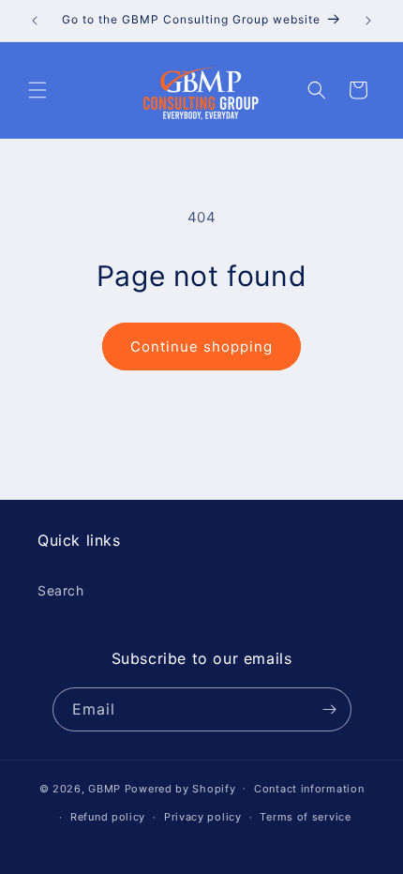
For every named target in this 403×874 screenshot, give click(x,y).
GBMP (104, 787)
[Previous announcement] (34, 20)
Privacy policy (203, 816)
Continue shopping (201, 346)
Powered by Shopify (180, 787)
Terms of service (305, 816)
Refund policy (107, 816)
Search (60, 590)
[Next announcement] (368, 20)
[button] (37, 90)
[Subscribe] (330, 709)
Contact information (309, 788)
